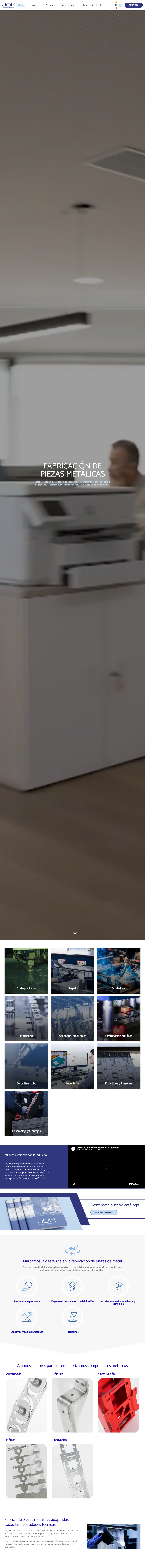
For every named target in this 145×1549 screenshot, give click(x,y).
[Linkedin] (120, 5)
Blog (85, 5)
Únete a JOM (98, 5)
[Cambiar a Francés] (116, 8)
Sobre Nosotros (69, 5)
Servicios (35, 5)
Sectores (50, 5)
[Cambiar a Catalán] (116, 2)
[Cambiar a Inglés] (116, 5)
